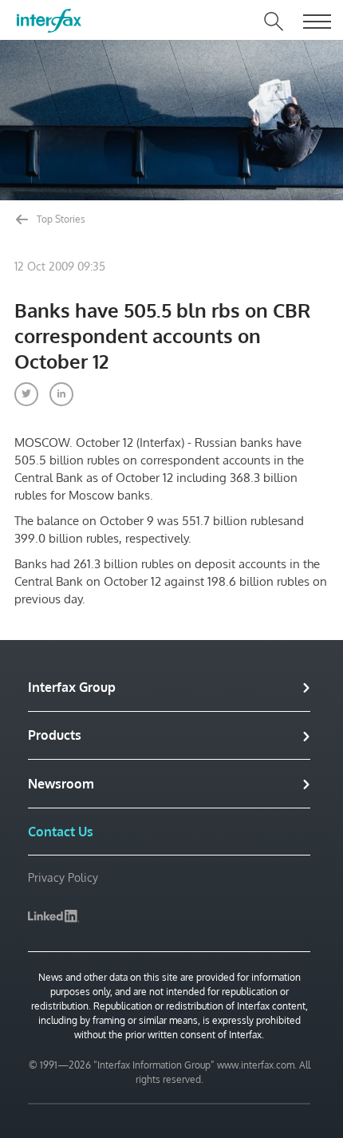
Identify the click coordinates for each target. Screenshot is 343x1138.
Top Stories (59, 219)
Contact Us (60, 832)
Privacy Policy (63, 877)
